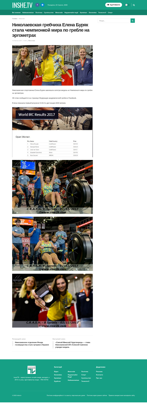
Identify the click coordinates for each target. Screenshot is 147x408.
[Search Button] (134, 5)
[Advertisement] (116, 40)
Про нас (99, 378)
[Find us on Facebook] (37, 5)
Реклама (99, 371)
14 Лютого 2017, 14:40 (19, 41)
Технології (102, 12)
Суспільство (49, 12)
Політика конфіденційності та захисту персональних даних (66, 395)
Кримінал (83, 12)
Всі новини (16, 12)
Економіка (93, 12)
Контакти (99, 375)
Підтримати (114, 5)
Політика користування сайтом (97, 395)
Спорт (110, 12)
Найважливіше (28, 12)
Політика (39, 12)
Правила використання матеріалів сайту (122, 395)
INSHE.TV (22, 5)
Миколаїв (59, 12)
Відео (56, 371)
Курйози (57, 381)
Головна (14, 18)
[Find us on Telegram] (42, 5)
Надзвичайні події (71, 12)
